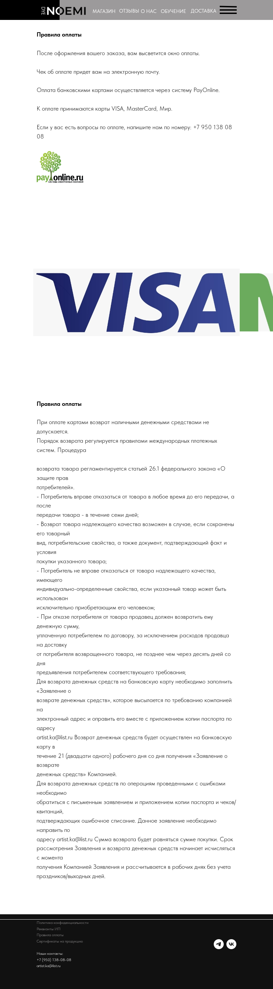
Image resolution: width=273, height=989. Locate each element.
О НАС (148, 11)
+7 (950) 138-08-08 (54, 959)
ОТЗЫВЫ (129, 11)
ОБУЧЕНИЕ (173, 11)
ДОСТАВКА (203, 11)
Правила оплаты (50, 935)
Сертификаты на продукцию (60, 941)
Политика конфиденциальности (63, 922)
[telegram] (219, 944)
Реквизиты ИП (49, 929)
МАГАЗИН (104, 11)
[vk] (231, 944)
